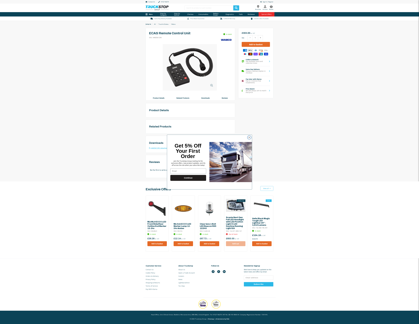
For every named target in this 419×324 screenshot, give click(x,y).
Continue (188, 178)
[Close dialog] (249, 137)
